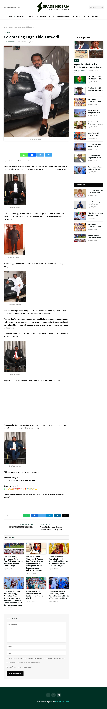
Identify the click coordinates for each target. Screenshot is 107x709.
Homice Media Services (62, 702)
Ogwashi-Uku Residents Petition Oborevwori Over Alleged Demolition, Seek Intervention (87, 65)
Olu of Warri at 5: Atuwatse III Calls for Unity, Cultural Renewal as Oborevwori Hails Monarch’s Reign (58, 561)
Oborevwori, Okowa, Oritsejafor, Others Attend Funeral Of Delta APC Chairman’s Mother (59, 594)
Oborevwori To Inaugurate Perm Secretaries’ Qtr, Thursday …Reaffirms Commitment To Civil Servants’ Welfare (95, 112)
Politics (20, 16)
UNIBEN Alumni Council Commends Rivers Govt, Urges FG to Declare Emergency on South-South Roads (95, 100)
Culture (7, 32)
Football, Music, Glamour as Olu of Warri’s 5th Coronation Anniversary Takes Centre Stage (13, 561)
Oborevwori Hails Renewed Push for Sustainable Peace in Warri (34, 594)
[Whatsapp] (24, 155)
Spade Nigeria (11, 42)
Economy (31, 16)
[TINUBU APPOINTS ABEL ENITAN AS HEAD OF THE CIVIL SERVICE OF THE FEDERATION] (80, 91)
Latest (11, 27)
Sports (95, 16)
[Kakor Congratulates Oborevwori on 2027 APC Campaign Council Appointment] (80, 216)
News (11, 16)
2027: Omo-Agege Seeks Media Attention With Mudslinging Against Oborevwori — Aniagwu (95, 203)
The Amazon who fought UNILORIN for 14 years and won (95, 157)
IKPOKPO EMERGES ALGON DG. (21, 527)
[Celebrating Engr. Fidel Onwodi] (36, 136)
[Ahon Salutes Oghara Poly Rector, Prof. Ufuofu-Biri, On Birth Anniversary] (80, 193)
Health (52, 16)
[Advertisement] (36, 403)
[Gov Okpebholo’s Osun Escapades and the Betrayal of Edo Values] (80, 125)
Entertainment (63, 16)
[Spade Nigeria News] (53, 7)
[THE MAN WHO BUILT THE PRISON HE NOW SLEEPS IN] (80, 80)
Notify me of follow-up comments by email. (24, 663)
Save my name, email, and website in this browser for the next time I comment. (37, 658)
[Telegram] (48, 155)
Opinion (86, 16)
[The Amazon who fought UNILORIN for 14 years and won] (80, 158)
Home (6, 27)
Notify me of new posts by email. (20, 667)
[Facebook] (32, 155)
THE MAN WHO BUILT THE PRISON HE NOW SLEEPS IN (95, 78)
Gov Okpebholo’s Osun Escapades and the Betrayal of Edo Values (95, 123)
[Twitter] (40, 155)
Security (76, 16)
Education (41, 16)
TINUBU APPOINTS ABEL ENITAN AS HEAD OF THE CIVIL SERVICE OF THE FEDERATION (95, 89)
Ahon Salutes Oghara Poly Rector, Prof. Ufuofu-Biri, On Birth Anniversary (95, 192)
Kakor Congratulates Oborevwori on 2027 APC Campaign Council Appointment (95, 214)
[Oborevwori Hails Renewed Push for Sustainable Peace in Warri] (36, 583)
